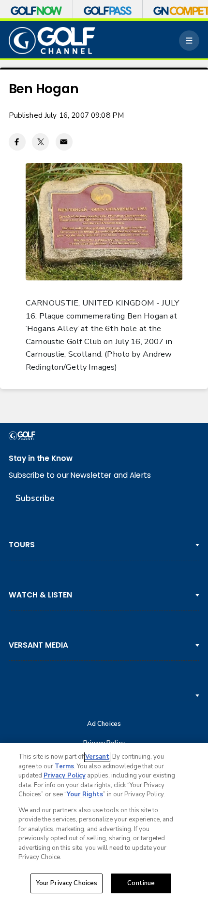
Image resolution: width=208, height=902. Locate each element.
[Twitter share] (40, 141)
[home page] (52, 40)
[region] (104, 822)
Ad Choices (104, 724)
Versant (97, 756)
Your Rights (85, 794)
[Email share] (64, 141)
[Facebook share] (17, 141)
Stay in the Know (41, 458)
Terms (64, 766)
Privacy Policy (65, 775)
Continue (141, 883)
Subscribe (35, 498)
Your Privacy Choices (67, 883)
